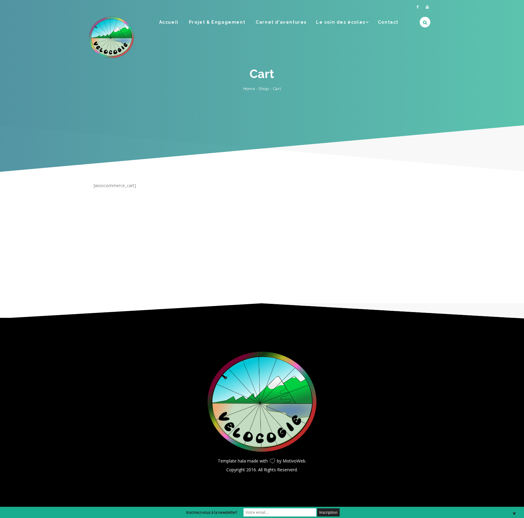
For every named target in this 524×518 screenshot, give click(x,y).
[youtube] (427, 7)
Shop (264, 88)
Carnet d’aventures (281, 22)
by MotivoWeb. (291, 461)
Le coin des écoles (340, 22)
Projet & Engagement (217, 22)
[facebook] (417, 7)
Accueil (169, 22)
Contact (388, 22)
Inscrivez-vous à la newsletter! (211, 512)
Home (249, 88)
